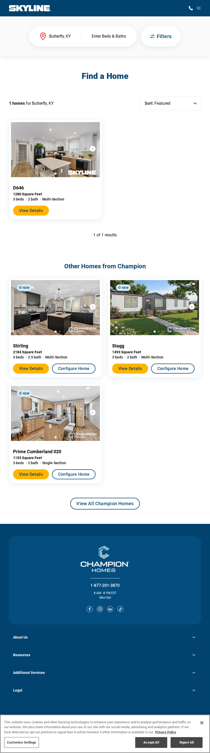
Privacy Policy (165, 732)
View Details (31, 210)
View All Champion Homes (104, 505)
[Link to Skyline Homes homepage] (30, 8)
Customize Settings (21, 742)
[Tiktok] (120, 609)
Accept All (151, 742)
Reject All (187, 742)
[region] (105, 734)
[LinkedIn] (110, 609)
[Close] (201, 722)
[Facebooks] (90, 609)
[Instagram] (100, 609)
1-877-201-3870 (105, 585)
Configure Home (73, 368)
